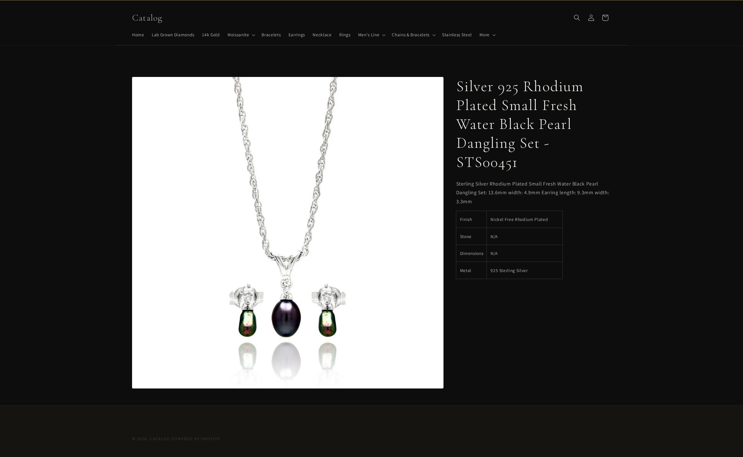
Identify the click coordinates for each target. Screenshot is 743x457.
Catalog (159, 438)
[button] (241, 35)
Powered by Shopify (195, 438)
